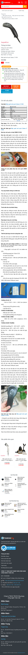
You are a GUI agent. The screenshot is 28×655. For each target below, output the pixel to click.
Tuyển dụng (3, 565)
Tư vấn (6, 91)
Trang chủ (3, 14)
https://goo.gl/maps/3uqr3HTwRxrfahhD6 (14, 580)
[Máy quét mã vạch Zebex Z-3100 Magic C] (7, 449)
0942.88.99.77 (17, 584)
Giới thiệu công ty (5, 556)
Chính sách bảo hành (6, 558)
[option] (14, 32)
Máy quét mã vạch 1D (7, 17)
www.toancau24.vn (21, 652)
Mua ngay (6, 87)
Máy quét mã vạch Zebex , (18, 15)
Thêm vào (15, 87)
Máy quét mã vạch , (7, 15)
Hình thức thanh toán (6, 560)
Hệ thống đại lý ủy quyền (6, 567)
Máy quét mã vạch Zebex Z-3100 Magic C (7, 459)
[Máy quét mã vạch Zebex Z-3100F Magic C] (21, 449)
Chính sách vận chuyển (6, 563)
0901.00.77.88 (16, 582)
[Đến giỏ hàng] (19, 2)
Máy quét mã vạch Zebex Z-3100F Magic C (21, 460)
